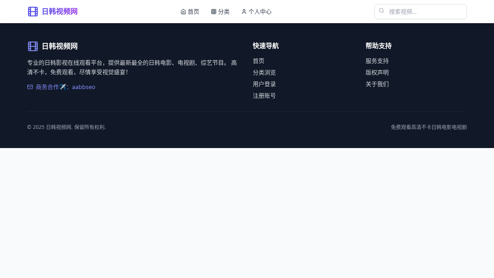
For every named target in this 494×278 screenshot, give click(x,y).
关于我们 (377, 84)
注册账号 (264, 96)
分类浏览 (264, 72)
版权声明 (377, 72)
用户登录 (264, 84)
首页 (258, 61)
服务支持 (377, 61)
